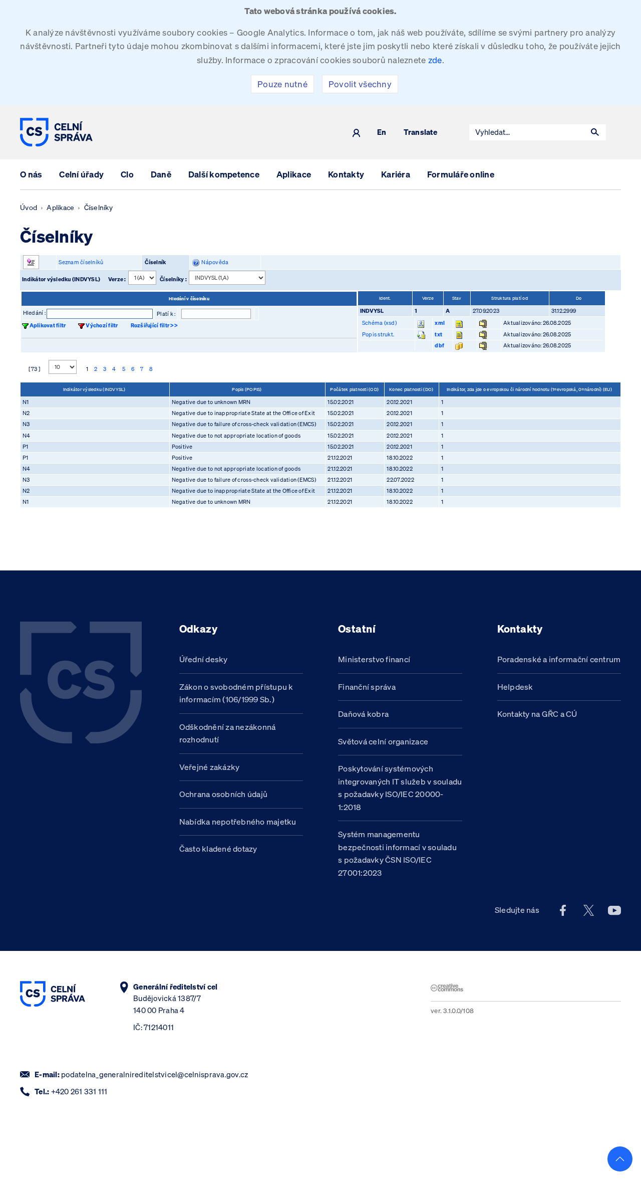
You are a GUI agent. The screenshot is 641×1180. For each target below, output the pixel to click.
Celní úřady (81, 174)
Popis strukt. (378, 334)
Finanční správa (367, 686)
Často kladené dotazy (218, 848)
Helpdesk (515, 686)
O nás (31, 174)
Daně (161, 174)
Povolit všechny (360, 84)
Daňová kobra (363, 713)
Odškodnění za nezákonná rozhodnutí (227, 733)
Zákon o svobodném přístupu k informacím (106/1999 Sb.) (236, 693)
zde (435, 60)
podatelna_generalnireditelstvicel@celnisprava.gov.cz (154, 1074)
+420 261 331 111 (79, 1091)
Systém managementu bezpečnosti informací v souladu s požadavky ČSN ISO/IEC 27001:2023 (397, 853)
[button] (595, 132)
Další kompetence (223, 174)
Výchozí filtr (102, 325)
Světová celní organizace (383, 741)
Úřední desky (203, 659)
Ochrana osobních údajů (223, 794)
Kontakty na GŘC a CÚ (537, 713)
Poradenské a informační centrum (559, 659)
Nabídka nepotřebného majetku (237, 821)
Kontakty (346, 174)
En (382, 132)
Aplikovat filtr (48, 325)
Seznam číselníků (81, 262)
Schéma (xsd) (379, 322)
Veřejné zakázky (209, 766)
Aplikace (293, 174)
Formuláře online (460, 174)
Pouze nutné (282, 84)
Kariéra (395, 174)
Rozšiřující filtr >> (154, 325)
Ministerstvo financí (374, 659)
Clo (127, 174)
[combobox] (526, 132)
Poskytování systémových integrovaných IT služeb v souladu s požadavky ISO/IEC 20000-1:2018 (400, 788)
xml (440, 322)
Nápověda (214, 262)
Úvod (28, 207)
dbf (439, 345)
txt (438, 334)
